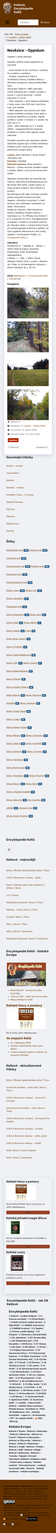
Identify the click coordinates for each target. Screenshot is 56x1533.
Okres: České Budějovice (18, 655)
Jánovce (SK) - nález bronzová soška (28, 996)
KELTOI (49, 1505)
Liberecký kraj (26, 808)
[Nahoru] (51, 1528)
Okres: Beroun (13, 695)
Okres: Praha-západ (16, 711)
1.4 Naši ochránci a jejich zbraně (26, 1322)
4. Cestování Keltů (34, 1396)
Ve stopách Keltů (18, 1038)
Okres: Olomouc (33, 695)
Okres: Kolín (35, 614)
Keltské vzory (15, 1252)
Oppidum (13, 440)
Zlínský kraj (31, 590)
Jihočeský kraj (13, 558)
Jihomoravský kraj (15, 566)
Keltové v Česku (17, 1431)
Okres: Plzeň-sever (15, 767)
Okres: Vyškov (13, 719)
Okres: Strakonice (15, 614)
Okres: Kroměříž (33, 743)
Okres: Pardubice (14, 759)
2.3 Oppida (37, 1328)
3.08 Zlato (15, 1347)
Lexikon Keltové (28, 1316)
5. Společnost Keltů (18, 1399)
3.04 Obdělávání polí (20, 1340)
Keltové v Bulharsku (19, 1453)
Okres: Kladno (13, 630)
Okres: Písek (12, 622)
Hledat (46, 22)
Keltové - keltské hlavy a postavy (25, 1406)
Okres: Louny (12, 590)
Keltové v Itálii (16, 1449)
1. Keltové (13, 1316)
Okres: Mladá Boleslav (17, 671)
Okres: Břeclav (13, 735)
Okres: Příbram (13, 679)
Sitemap (14, 1421)
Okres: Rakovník (14, 800)
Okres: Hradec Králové (17, 687)
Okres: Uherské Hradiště (18, 791)
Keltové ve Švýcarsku (20, 1440)
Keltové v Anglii (16, 1446)
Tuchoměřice (12, 473)
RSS (7, 1519)
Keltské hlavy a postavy (22, 1181)
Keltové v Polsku (34, 1446)
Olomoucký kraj (14, 574)
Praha (28, 630)
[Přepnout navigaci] (7, 22)
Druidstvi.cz (32, 1409)
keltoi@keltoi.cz (38, 1494)
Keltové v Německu (20, 1434)
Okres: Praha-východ (16, 727)
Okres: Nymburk (28, 703)
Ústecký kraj (35, 550)
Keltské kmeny (16, 1409)
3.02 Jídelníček (18, 1337)
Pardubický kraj (14, 606)
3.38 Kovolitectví (25, 1393)
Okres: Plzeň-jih (36, 775)
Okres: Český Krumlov (17, 816)
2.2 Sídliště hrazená (20, 1328)
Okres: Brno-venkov (16, 638)
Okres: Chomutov (34, 735)
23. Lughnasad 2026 (20, 1042)
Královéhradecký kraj (16, 582)
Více (27, 1212)
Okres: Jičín (12, 663)
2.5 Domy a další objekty (22, 1331)
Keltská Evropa (20, 1427)
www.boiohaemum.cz (40, 1513)
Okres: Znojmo (30, 663)
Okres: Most (31, 783)
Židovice (10, 509)
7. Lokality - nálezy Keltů (33, 425)
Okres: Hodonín (13, 751)
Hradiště (10, 703)
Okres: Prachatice (15, 775)
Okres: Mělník (30, 622)
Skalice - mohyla (14, 466)
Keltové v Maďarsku (28, 1443)
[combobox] (28, 22)
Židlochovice (12, 523)
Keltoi (45, 1499)
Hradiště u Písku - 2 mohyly (20, 494)
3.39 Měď (41, 1393)
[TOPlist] (7, 1524)
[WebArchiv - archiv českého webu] (35, 1515)
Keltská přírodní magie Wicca (26, 1218)
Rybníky (10, 480)
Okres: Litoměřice (15, 598)
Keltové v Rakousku (37, 1431)
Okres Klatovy (13, 783)
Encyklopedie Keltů (23, 1311)
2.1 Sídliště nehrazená (32, 1325)
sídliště (9, 808)
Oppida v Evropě (27, 1456)
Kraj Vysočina (34, 800)
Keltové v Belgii (32, 1449)
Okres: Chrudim (34, 751)
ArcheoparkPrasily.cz (17, 237)
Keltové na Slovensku (28, 1437)
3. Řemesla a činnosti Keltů (32, 1334)
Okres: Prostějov (14, 647)
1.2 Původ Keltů (36, 1319)
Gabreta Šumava (14, 502)
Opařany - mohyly (15, 487)
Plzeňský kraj (37, 566)
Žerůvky (10, 531)
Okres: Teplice (13, 743)
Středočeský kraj (14, 550)
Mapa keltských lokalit (21, 999)
